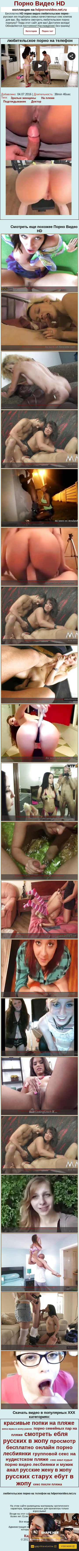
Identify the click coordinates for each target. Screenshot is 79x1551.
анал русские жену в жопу (39, 1470)
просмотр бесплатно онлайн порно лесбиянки (39, 1447)
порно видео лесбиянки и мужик (39, 1464)
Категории (31, 31)
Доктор (36, 101)
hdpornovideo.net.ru (51, 9)
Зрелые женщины (23, 98)
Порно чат (47, 31)
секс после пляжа (47, 1484)
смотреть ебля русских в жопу (35, 1437)
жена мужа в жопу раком (17, 1428)
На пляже (47, 98)
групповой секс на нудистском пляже (41, 1456)
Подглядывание (14, 101)
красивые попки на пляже (39, 1423)
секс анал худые (61, 1459)
